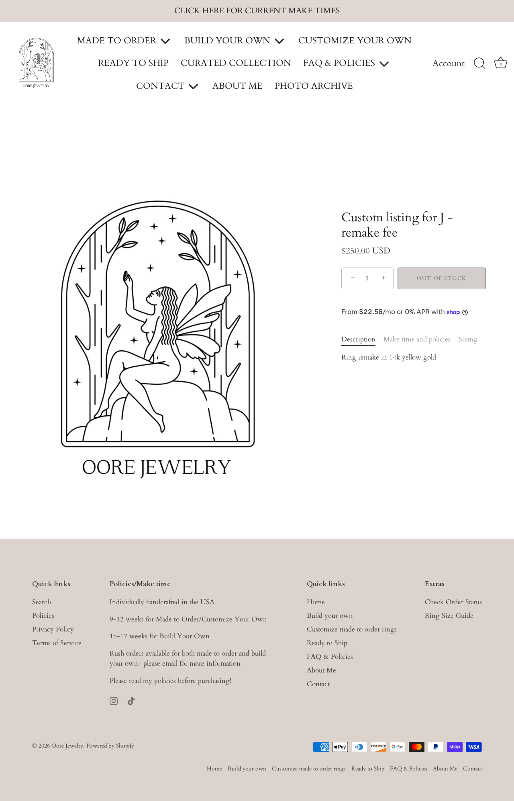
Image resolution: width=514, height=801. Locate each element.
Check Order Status (453, 602)
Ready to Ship (327, 643)
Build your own (330, 615)
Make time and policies (417, 339)
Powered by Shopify (110, 746)
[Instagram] (114, 700)
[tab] (362, 339)
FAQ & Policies (330, 656)
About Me (321, 670)
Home (316, 602)
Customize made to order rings (352, 629)
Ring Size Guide (449, 615)
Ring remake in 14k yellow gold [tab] (388, 357)
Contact (318, 684)
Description (358, 339)
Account (448, 64)
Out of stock (442, 278)
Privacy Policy (53, 629)
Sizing (468, 339)
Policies (43, 615)
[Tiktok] (131, 700)
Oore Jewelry (67, 746)
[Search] (479, 63)
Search (41, 602)
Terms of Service (57, 643)
